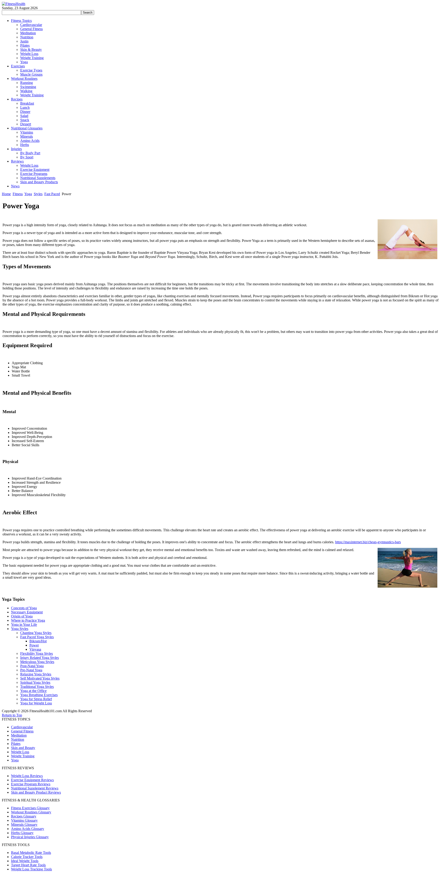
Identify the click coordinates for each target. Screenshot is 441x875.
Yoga (28, 194)
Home (6, 194)
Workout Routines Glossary (31, 812)
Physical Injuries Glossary (30, 837)
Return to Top (12, 715)
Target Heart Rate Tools (28, 865)
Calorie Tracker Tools (26, 857)
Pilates (15, 744)
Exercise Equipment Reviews (32, 780)
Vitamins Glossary (24, 820)
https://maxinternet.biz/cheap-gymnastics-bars (368, 542)
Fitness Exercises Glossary (30, 808)
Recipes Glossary (23, 816)
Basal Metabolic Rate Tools (31, 853)
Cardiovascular (22, 727)
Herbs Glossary (22, 833)
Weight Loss (20, 752)
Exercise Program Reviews (30, 784)
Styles (38, 194)
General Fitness (22, 731)
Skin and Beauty (23, 748)
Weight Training (22, 756)
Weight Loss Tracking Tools (31, 869)
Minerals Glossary (24, 824)
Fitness (18, 194)
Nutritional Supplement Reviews (34, 788)
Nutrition (17, 739)
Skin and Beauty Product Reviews (36, 792)
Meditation (19, 735)
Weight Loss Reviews (27, 776)
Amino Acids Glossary (27, 829)
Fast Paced (52, 194)
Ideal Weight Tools (24, 861)
